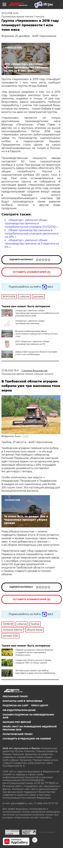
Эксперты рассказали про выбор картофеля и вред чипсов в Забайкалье (35, 671)
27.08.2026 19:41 (10, 370)
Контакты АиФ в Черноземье (22, 701)
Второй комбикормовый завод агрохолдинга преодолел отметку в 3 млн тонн (36, 334)
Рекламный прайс (15, 696)
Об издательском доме (19, 710)
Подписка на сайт (15, 705)
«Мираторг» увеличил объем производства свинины (29, 322)
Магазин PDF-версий (17, 722)
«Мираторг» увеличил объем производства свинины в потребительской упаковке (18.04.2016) (37, 313)
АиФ (25, 436)
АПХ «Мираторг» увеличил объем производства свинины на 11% (32, 342)
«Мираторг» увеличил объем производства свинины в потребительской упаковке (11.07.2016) (30, 223)
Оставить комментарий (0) (31, 272)
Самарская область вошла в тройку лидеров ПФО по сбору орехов (33, 661)
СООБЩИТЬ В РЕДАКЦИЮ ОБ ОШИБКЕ (27, 738)
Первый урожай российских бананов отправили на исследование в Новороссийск (34, 652)
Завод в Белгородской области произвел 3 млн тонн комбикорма (36, 353)
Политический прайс (18, 734)
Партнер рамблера (47, 832)
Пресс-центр (39, 705)
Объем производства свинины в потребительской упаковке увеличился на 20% (31, 233)
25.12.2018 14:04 (9, 13)
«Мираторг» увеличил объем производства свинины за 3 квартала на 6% (32, 243)
